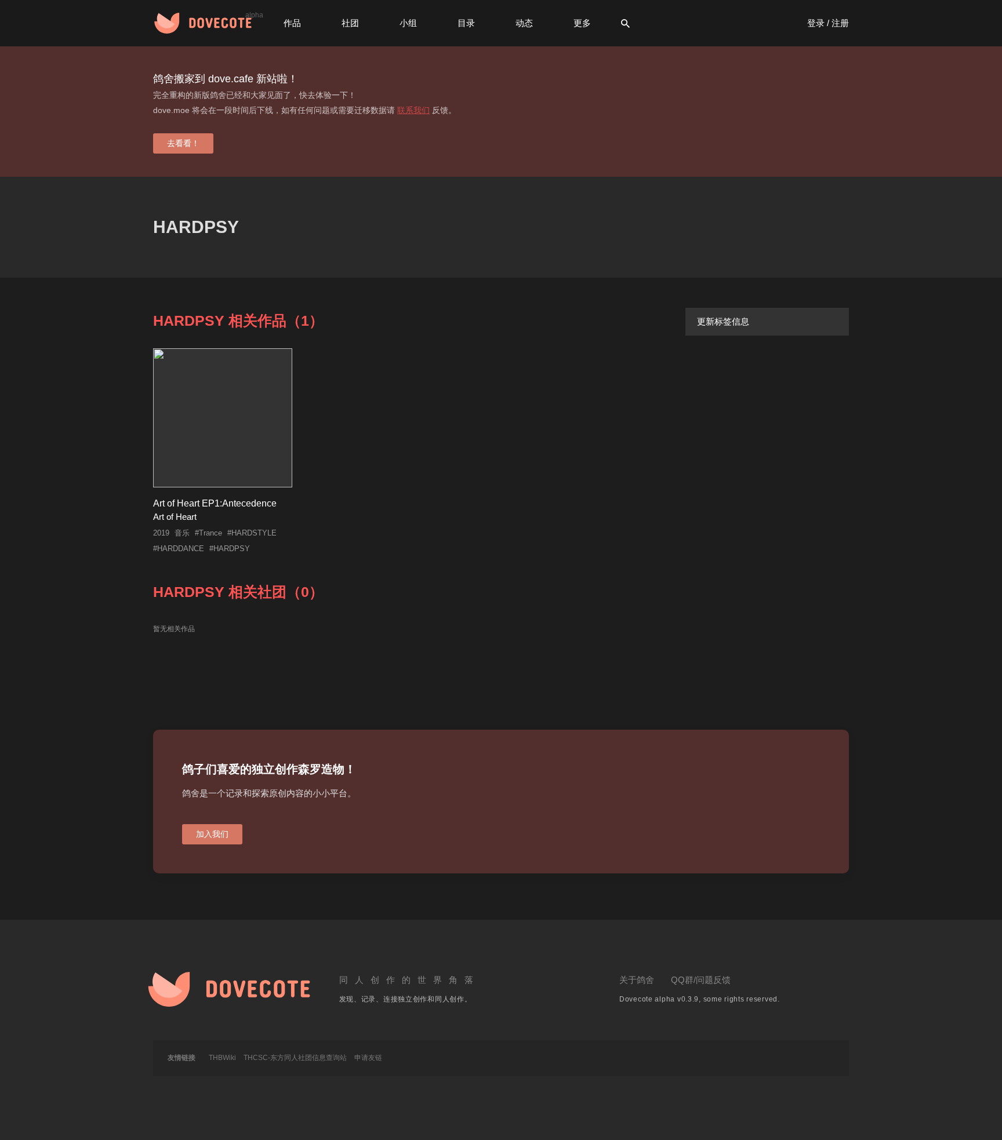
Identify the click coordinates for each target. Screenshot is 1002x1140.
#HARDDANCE (178, 548)
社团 (350, 23)
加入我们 (212, 834)
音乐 (182, 533)
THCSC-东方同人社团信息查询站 (295, 1058)
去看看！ (183, 143)
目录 (466, 23)
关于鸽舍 (636, 980)
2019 (161, 533)
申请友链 (368, 1058)
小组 (408, 23)
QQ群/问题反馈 (701, 980)
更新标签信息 (723, 321)
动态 (524, 23)
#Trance (208, 533)
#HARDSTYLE (252, 533)
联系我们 (413, 110)
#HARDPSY (229, 548)
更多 (582, 23)
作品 (292, 23)
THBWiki (222, 1058)
